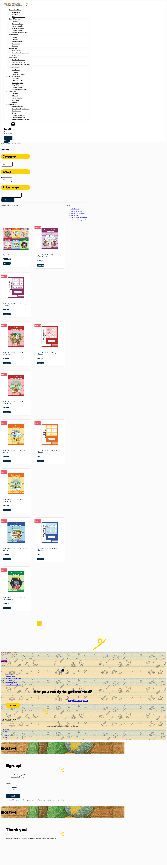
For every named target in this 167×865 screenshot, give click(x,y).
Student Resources (18, 62)
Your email (9, 790)
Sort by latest (75, 215)
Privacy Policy (60, 800)
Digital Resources (18, 28)
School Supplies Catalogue (21, 64)
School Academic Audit (20, 32)
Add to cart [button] (7, 263)
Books (8, 143)
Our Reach (15, 15)
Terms (6, 731)
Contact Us (13, 48)
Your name (9, 783)
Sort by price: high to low (79, 220)
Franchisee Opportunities (20, 53)
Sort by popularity (76, 211)
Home (2, 143)
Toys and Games (17, 24)
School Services (17, 51)
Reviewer (15, 46)
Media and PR (16, 55)
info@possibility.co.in (78, 700)
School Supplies (17, 26)
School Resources (15, 19)
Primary (13, 143)
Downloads (13, 57)
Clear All (7, 200)
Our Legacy (16, 12)
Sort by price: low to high (79, 217)
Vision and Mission (18, 17)
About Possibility (15, 10)
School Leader (17, 41)
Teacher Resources (18, 60)
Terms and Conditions (45, 800)
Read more (41, 265)
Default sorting (75, 209)
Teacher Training (17, 30)
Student (15, 39)
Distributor (16, 44)
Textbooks (15, 22)
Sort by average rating (78, 213)
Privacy (7, 729)
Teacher (15, 37)
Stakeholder (13, 34)
